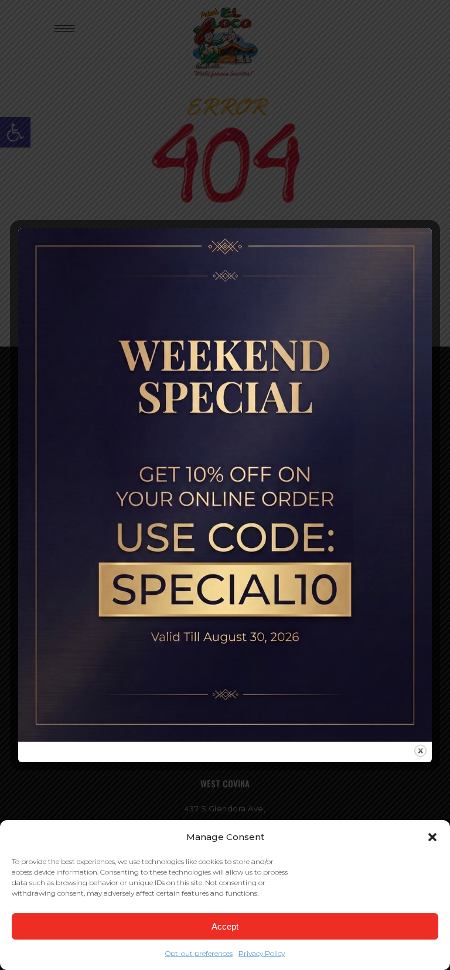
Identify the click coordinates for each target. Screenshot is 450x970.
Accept (225, 926)
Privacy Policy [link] (261, 953)
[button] (432, 837)
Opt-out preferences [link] (199, 953)
